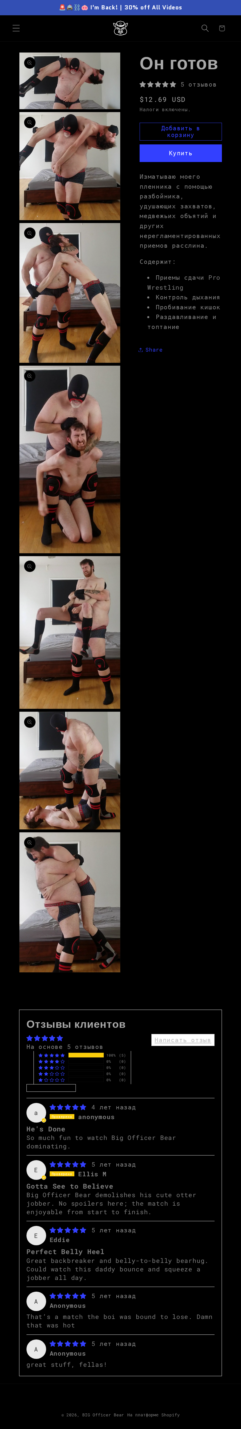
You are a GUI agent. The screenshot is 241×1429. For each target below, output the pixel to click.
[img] (70, 1107)
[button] (16, 28)
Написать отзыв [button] (183, 1040)
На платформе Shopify (153, 1415)
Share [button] (154, 349)
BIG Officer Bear (103, 1415)
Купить (181, 153)
